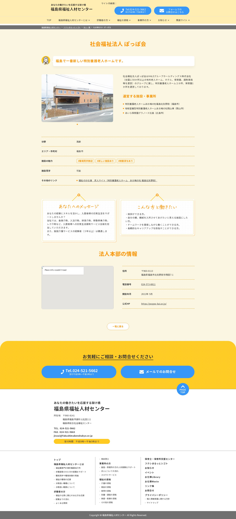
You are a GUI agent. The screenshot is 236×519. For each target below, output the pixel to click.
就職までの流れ (62, 499)
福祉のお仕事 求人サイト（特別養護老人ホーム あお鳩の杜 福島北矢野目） (118, 180)
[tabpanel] (77, 98)
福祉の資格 (122, 20)
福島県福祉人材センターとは (72, 20)
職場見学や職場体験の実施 (67, 475)
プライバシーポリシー (156, 495)
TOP (49, 20)
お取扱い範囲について (65, 487)
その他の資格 (107, 502)
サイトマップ (152, 502)
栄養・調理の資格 (108, 494)
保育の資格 (106, 490)
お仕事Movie (152, 481)
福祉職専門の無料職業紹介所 (68, 468)
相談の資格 (106, 487)
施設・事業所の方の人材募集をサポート (118, 467)
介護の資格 (106, 483)
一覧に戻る (118, 326)
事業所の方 (143, 20)
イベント (149, 472)
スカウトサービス (108, 474)
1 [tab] (77, 124)
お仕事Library (152, 477)
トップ (57, 459)
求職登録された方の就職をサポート (71, 471)
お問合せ (149, 490)
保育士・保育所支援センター (160, 459)
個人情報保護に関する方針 (158, 498)
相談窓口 (105, 459)
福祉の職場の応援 (63, 479)
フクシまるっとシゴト (156, 463)
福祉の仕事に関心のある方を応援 (70, 495)
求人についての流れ (109, 471)
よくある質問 (61, 503)
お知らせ (162, 20)
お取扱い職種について (65, 483)
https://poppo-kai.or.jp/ (154, 303)
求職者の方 (102, 20)
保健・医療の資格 (108, 498)
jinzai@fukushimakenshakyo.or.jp (73, 435)
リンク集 (149, 486)
